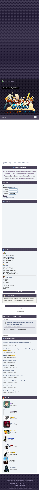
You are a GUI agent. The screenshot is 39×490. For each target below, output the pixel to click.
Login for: (6, 193)
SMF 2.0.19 (12, 483)
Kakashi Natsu (7, 350)
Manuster (13, 431)
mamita (14, 360)
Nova (11, 445)
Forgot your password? (8, 197)
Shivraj (12, 417)
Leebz (12, 365)
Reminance (13, 411)
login (8, 187)
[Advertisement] (19, 19)
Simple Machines (26, 483)
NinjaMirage (11, 438)
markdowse (6, 343)
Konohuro (13, 467)
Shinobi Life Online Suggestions (16, 322)
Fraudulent (12, 460)
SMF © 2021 (19, 483)
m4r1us (12, 423)
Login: (7, 189)
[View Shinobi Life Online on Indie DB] (8, 81)
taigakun (12, 452)
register (13, 187)
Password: (6, 191)
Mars (11, 403)
